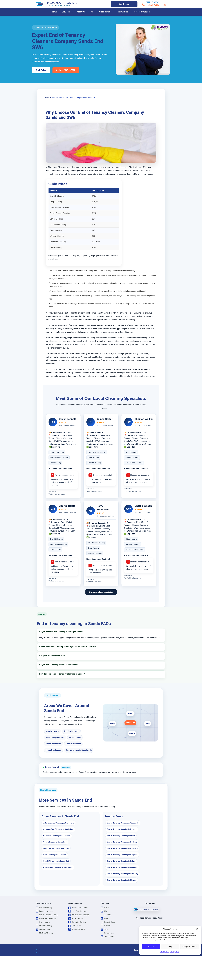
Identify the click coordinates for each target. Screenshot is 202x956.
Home (54, 12)
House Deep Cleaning (80, 908)
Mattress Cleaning (46, 933)
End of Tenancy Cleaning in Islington (122, 867)
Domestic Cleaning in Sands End (56, 836)
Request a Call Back (141, 12)
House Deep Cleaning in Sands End (57, 867)
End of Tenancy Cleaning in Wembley (122, 874)
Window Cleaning (45, 926)
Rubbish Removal (78, 929)
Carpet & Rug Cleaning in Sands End (58, 829)
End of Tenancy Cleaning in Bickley (121, 829)
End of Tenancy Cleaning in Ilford (121, 836)
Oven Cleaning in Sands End (55, 842)
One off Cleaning (45, 908)
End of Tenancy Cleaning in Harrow (121, 880)
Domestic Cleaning (46, 911)
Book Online (41, 70)
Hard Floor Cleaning (79, 911)
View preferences (189, 947)
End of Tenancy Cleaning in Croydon (122, 855)
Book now (124, 4)
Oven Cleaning (44, 922)
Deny (170, 947)
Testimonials (122, 12)
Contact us (108, 926)
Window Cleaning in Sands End (56, 848)
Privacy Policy (164, 952)
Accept (151, 947)
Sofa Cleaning (44, 929)
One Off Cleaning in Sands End (56, 861)
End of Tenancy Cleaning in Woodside (123, 823)
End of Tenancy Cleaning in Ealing (121, 861)
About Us (81, 12)
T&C (106, 929)
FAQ (91, 12)
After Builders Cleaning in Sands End (58, 823)
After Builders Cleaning (80, 915)
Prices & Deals (105, 12)
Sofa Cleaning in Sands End (54, 855)
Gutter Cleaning (77, 918)
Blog (106, 918)
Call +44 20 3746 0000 (65, 70)
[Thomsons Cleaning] (56, 4)
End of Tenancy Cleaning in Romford (122, 848)
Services (66, 12)
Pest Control (76, 926)
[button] (197, 929)
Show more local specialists (101, 592)
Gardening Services (79, 922)
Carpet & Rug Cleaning (47, 918)
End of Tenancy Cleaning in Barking (122, 842)
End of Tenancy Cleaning (48, 915)
